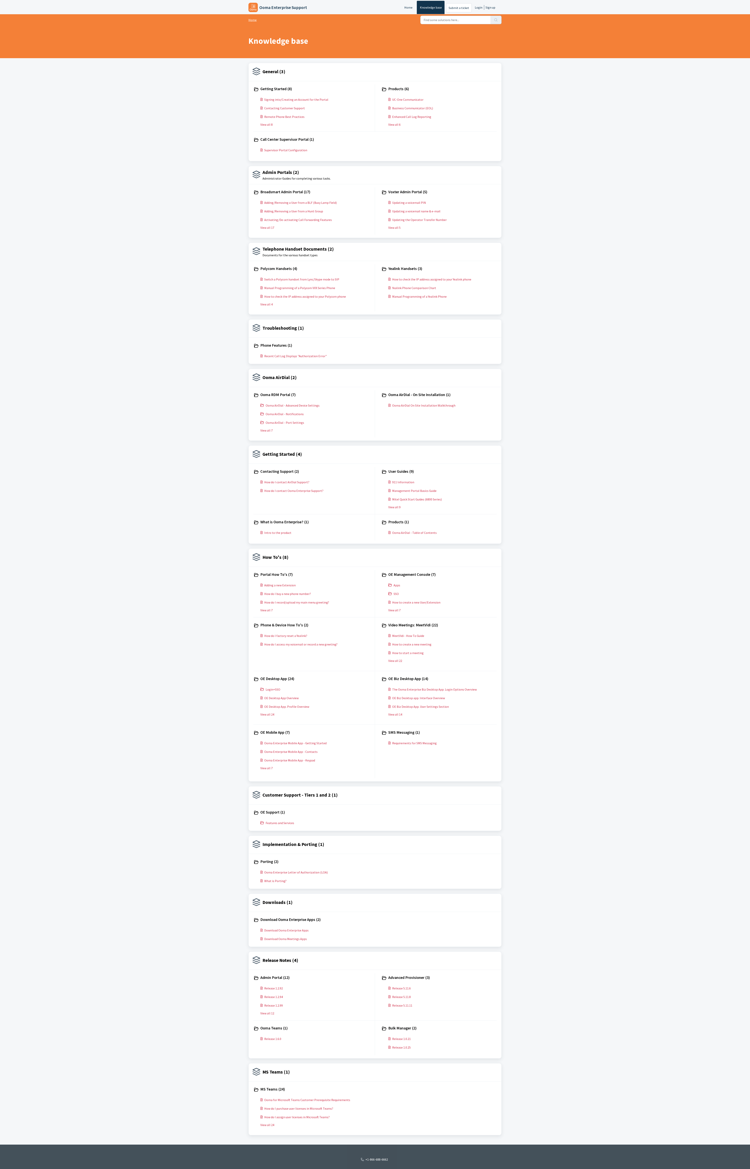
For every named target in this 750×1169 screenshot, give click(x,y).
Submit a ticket (459, 8)
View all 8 (266, 124)
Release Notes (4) (280, 960)
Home (408, 7)
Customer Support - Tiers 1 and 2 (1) (300, 795)
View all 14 (395, 714)
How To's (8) (275, 557)
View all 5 (394, 228)
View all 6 (394, 124)
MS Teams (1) (276, 1072)
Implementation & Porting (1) (293, 844)
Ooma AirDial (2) (279, 377)
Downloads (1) (277, 902)
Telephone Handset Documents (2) (298, 249)
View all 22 (395, 661)
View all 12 (267, 1013)
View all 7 (266, 430)
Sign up (490, 7)
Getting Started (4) (282, 454)
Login (478, 7)
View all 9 (394, 507)
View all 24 (267, 714)
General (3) (273, 72)
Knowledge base (431, 7)
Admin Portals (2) (280, 172)
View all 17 (267, 228)
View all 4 (266, 304)
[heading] (313, 89)
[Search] (496, 20)
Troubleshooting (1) (283, 328)
